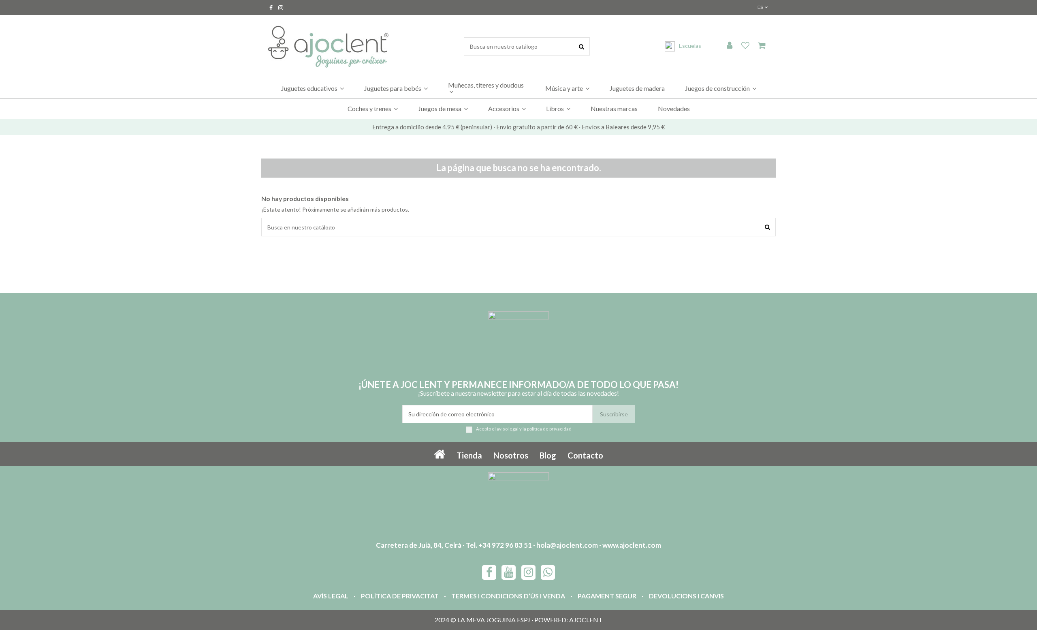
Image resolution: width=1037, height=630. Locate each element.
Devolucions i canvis (686, 596)
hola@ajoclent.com (567, 545)
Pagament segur (607, 596)
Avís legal (330, 596)
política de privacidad (549, 428)
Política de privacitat (400, 596)
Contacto (585, 455)
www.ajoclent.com (631, 545)
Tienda (469, 455)
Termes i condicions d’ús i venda (508, 596)
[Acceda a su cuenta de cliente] (729, 45)
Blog (548, 455)
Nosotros (510, 455)
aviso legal (507, 428)
